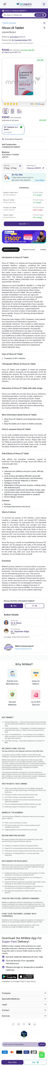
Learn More (40, 180)
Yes (14, 606)
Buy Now (12, 1062)
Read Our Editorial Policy (23, 648)
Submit (42, 1044)
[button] (4, 4)
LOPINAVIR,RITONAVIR (11, 147)
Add (33, 1062)
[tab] (5, 111)
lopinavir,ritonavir (9, 32)
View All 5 (22, 224)
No (36, 606)
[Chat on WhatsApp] (41, 1055)
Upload (38, 15)
